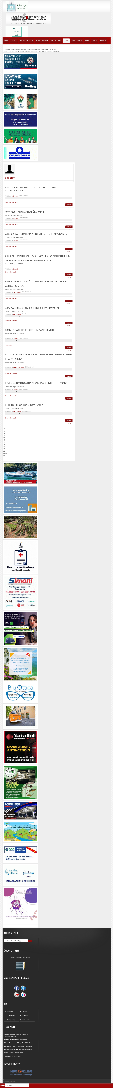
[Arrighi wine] (20, 526)
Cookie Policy (26, 1020)
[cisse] (20, 136)
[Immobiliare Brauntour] (20, 499)
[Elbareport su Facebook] (17, 988)
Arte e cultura (17, 292)
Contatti (24, 1011)
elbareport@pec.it (27, 1049)
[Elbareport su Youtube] (17, 994)
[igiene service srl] (20, 782)
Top (4, 1079)
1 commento (8, 345)
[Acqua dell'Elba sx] (17, 6)
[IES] (20, 628)
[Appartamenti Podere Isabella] (20, 904)
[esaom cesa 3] (20, 473)
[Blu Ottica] (20, 692)
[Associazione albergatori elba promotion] (20, 101)
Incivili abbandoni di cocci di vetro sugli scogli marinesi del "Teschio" (36, 383)
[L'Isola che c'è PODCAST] (20, 557)
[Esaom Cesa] (20, 153)
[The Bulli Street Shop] (20, 716)
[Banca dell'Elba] (20, 853)
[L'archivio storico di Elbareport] (21, 965)
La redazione (11, 1016)
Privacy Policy (11, 1020)
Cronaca (15, 196)
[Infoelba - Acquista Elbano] (20, 664)
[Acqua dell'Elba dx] (17, 31)
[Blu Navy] (20, 61)
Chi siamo (10, 1011)
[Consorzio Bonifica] (20, 831)
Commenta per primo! (11, 202)
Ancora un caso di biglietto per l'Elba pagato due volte (29, 330)
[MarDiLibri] (20, 119)
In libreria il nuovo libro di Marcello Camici (24, 405)
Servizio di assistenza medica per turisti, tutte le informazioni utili (36, 234)
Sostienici (25, 1016)
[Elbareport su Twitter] (23, 988)
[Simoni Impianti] (20, 592)
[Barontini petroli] (20, 810)
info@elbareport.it (12, 1049)
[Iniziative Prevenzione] (20, 747)
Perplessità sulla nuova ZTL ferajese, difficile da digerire (31, 187)
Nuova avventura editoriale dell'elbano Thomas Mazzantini (32, 308)
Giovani (15, 269)
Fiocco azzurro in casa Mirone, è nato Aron (24, 212)
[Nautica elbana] (20, 875)
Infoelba (12, 1082)
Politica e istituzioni (18, 367)
